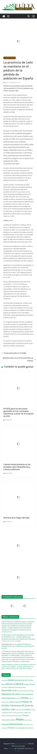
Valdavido (22, 728)
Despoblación (20, 690)
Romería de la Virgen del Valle (16, 517)
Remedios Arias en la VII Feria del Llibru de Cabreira (18, 359)
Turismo (17, 728)
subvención (4, 728)
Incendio (12, 702)
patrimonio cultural (18, 715)
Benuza (4, 684)
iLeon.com (17, 82)
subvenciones (15, 724)
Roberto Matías (28, 720)
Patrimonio (9, 715)
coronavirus (11, 687)
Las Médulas (5, 712)
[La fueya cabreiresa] (4, 16)
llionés (10, 712)
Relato (20, 719)
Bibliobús (10, 684)
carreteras (4, 687)
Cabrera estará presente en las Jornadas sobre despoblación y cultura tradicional (16, 467)
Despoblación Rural (29, 690)
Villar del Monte (29, 728)
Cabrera (18, 683)
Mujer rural (27, 712)
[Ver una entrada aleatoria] (33, 16)
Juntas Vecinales (20, 709)
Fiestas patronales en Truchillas (15, 353)
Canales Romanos (29, 684)
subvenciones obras (28, 724)
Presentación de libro (8, 720)
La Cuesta (32, 709)
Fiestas (24, 697)
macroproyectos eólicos (18, 712)
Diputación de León (11, 694)
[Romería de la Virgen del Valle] (18, 482)
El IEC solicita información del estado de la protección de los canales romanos (16, 630)
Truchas (11, 727)
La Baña (27, 709)
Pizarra (26, 715)
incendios (18, 702)
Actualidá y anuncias (9, 58)
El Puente (23, 694)
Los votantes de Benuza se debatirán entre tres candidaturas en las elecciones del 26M (18, 646)
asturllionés (4, 680)
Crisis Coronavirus (20, 687)
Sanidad (5, 724)
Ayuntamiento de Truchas (24, 680)
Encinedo (18, 698)
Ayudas (11, 680)
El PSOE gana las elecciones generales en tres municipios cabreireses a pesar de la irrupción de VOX (18, 412)
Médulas (4, 715)
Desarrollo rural (9, 690)
